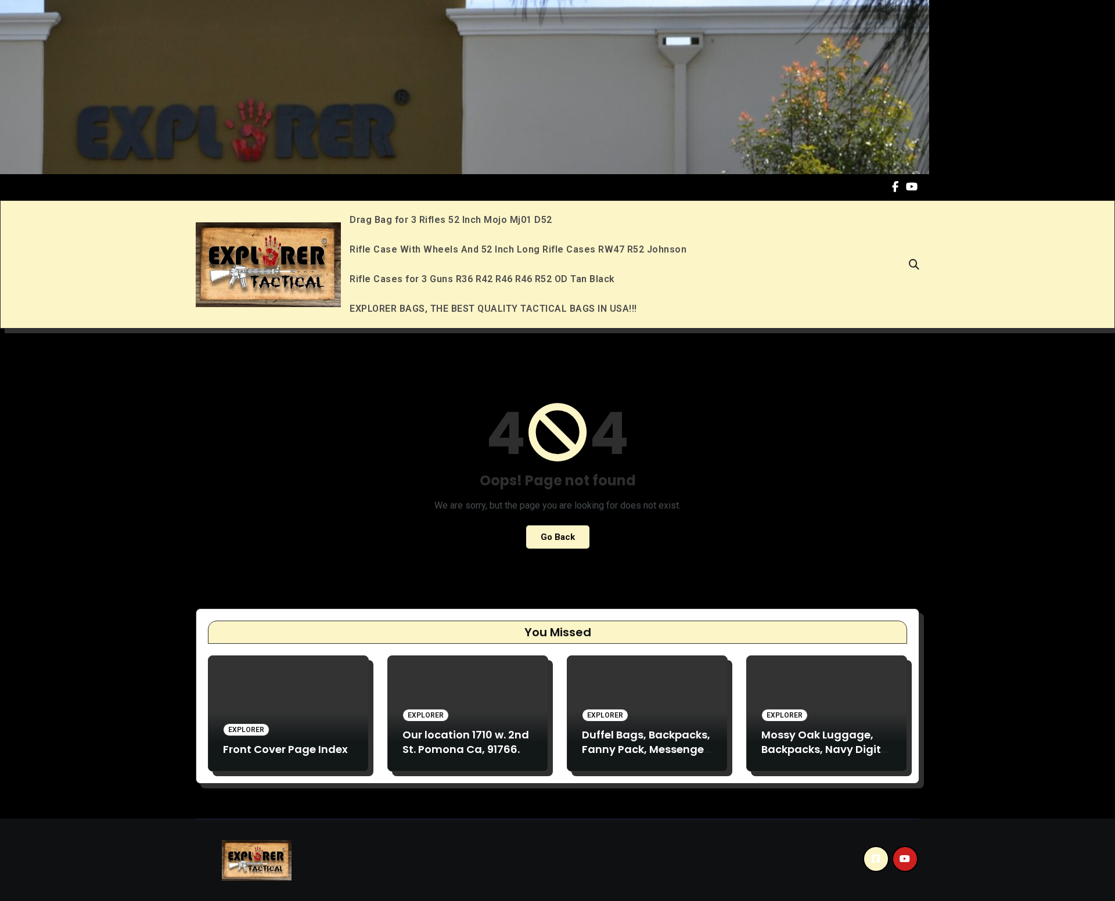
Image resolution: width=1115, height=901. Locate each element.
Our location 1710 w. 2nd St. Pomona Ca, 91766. (465, 741)
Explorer (246, 730)
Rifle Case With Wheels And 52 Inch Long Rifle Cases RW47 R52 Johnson (518, 249)
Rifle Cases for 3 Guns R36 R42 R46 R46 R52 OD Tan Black (482, 278)
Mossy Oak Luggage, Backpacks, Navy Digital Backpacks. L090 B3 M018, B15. (826, 756)
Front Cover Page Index (285, 749)
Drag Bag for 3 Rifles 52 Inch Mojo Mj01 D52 (451, 219)
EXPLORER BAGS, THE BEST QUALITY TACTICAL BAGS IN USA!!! (493, 308)
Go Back (558, 537)
